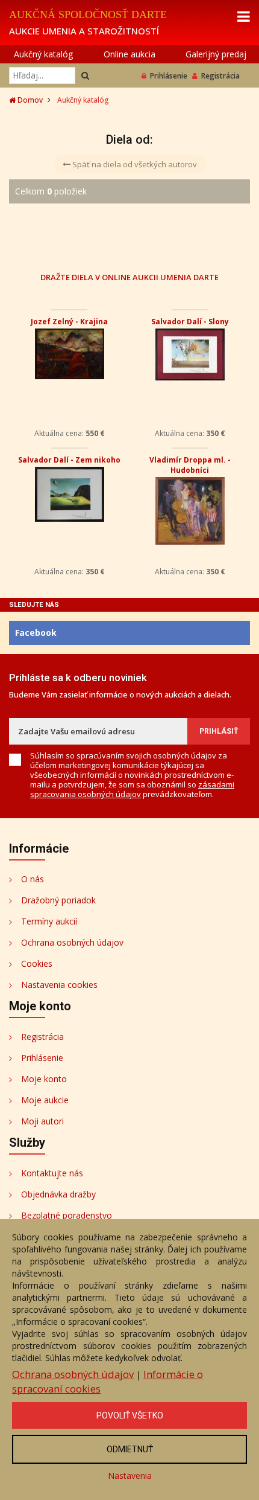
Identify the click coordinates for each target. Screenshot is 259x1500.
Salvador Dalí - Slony (190, 321)
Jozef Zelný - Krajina (69, 321)
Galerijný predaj (216, 54)
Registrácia (220, 75)
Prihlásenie (168, 75)
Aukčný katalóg (43, 54)
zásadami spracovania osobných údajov (132, 789)
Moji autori (42, 1121)
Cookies (36, 963)
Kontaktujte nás (52, 1173)
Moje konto (44, 1079)
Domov (29, 100)
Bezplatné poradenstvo (66, 1215)
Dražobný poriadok (58, 900)
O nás (32, 879)
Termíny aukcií (49, 921)
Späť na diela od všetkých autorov (133, 164)
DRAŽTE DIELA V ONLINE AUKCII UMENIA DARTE (129, 277)
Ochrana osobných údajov (72, 942)
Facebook (36, 632)
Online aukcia (129, 54)
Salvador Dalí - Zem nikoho (69, 460)
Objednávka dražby (58, 1194)
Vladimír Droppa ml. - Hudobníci (190, 465)
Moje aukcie (45, 1100)
